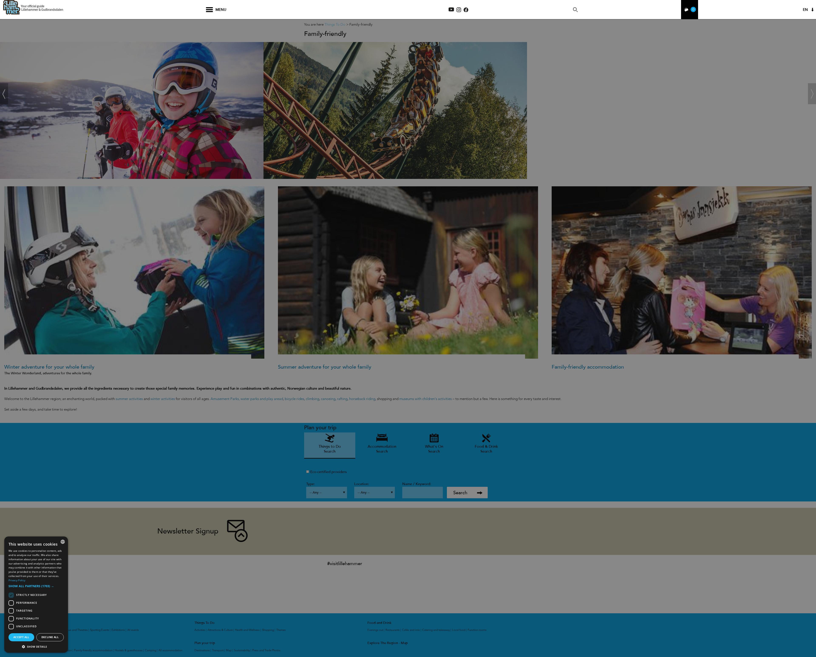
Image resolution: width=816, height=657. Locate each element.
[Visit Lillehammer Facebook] (465, 11)
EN (805, 9)
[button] (36, 586)
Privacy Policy (16, 580)
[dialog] (36, 594)
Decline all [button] (50, 637)
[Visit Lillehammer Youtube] (451, 10)
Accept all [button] (21, 637)
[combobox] (63, 542)
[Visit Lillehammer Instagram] (458, 11)
